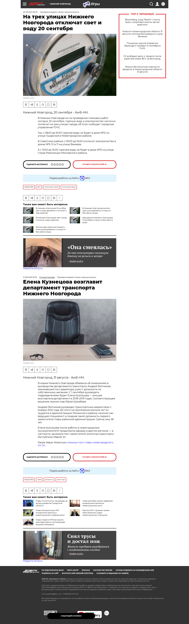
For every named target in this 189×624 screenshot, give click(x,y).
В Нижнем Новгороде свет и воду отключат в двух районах (51, 219)
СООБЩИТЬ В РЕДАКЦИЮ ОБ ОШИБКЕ (112, 573)
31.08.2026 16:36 (30, 277)
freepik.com (28, 363)
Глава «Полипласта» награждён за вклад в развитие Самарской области (51, 503)
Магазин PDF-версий (102, 570)
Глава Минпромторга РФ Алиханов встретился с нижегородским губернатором (50, 512)
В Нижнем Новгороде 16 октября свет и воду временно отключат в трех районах (51, 210)
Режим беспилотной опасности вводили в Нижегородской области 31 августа (142, 69)
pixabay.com (28, 98)
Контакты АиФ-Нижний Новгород (77, 573)
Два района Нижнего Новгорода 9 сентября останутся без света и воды (97, 220)
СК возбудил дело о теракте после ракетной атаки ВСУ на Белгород (142, 57)
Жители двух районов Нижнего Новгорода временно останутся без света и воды (50, 229)
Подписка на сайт (50, 573)
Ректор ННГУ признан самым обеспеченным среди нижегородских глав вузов (95, 512)
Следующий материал (71, 616)
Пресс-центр (72, 570)
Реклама (86, 570)
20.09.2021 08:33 (30, 12)
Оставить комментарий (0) (94, 164)
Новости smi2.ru (33, 268)
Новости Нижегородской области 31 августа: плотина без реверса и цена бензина (142, 34)
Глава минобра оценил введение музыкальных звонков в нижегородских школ (97, 503)
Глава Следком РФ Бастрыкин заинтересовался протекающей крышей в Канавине (50, 522)
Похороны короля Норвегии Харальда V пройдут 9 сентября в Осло (142, 46)
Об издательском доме (53, 570)
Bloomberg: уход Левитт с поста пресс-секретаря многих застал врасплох (142, 22)
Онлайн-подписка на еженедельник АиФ (135, 570)
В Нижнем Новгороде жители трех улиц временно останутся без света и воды (96, 210)
